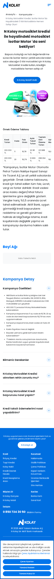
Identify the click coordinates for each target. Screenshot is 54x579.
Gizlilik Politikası (38, 462)
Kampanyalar (25, 14)
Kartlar (34, 491)
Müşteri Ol (8, 491)
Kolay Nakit (8, 466)
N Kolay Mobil (9, 500)
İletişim (6, 506)
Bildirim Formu (34, 512)
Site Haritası (37, 485)
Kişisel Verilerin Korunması (38, 472)
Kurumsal (36, 454)
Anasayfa (10, 14)
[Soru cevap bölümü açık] (49, 288)
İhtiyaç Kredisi (10, 458)
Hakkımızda (36, 458)
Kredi (5, 454)
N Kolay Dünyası (11, 496)
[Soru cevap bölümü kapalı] (49, 360)
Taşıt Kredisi (9, 462)
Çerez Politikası (38, 466)
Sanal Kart (36, 500)
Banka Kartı (36, 496)
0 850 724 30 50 (14, 512)
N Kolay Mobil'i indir (27, 80)
